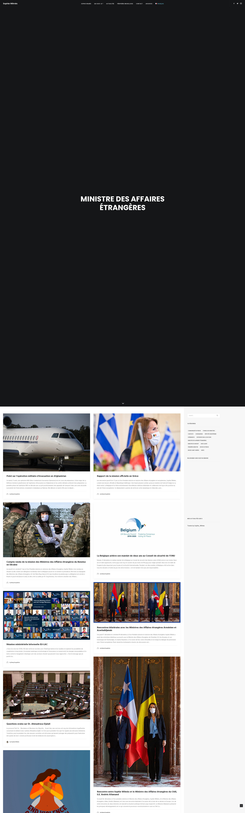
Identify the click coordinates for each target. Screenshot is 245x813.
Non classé (204, 444)
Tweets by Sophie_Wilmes (196, 526)
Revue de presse (204, 447)
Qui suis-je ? (98, 4)
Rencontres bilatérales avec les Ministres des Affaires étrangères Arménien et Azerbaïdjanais (136, 629)
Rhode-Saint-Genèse (193, 450)
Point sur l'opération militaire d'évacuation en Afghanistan (36, 476)
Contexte (190, 434)
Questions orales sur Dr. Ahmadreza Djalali (28, 724)
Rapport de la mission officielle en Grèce (117, 476)
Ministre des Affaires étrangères (197, 440)
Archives (149, 4)
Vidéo (202, 450)
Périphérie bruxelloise (125, 4)
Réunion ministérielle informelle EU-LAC (27, 644)
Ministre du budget (193, 444)
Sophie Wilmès (86, 4)
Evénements (191, 437)
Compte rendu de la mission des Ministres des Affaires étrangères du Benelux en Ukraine (46, 563)
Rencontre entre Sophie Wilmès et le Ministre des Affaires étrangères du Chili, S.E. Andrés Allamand (137, 793)
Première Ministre (193, 447)
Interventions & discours (204, 437)
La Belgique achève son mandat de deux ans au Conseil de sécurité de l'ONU (136, 556)
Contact (139, 4)
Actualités (110, 4)
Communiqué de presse (194, 431)
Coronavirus (199, 434)
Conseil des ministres (209, 431)
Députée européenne (210, 434)
